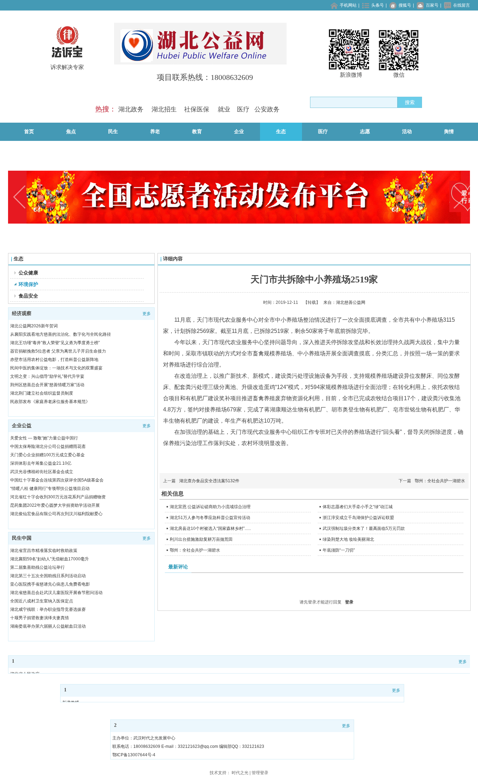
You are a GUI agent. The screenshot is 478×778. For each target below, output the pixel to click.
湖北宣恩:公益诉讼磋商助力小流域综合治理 (210, 506)
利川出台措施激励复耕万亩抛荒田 (201, 539)
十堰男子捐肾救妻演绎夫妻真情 (39, 617)
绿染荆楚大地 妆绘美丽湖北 (348, 539)
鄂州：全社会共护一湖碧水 (440, 480)
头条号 (377, 5)
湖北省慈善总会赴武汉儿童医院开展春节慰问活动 (56, 592)
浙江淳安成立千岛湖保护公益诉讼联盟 (358, 517)
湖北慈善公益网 (350, 302)
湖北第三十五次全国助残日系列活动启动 (48, 575)
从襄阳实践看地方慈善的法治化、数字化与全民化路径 (60, 334)
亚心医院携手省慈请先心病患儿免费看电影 (50, 584)
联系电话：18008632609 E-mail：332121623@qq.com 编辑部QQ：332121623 (188, 746)
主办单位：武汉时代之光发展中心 (143, 738)
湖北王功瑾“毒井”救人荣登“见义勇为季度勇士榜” (55, 342)
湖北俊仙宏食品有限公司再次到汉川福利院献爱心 (56, 513)
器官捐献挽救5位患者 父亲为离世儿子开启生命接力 (58, 351)
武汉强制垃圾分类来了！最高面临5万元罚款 (364, 528)
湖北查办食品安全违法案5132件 (209, 480)
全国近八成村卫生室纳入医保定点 (41, 601)
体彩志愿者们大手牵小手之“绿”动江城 (358, 506)
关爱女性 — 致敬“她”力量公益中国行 (44, 438)
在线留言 (461, 5)
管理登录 (260, 772)
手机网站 (348, 5)
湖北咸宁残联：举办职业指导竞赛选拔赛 (48, 609)
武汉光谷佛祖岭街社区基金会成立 (41, 471)
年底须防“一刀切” (339, 550)
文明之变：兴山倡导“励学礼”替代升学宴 (47, 376)
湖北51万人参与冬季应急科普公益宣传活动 (210, 517)
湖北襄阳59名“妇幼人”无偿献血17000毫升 (49, 559)
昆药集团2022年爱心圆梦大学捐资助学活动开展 (55, 505)
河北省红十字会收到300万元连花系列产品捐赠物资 (58, 496)
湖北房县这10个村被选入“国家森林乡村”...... (210, 528)
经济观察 (21, 313)
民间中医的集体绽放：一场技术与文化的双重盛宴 (56, 368)
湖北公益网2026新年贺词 (34, 325)
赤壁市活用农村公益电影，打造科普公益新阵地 (54, 359)
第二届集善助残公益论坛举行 (37, 567)
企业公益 (21, 425)
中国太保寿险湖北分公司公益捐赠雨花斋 (48, 446)
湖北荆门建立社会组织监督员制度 (41, 393)
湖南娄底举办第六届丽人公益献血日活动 (48, 626)
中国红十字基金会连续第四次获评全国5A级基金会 (57, 480)
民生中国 (21, 538)
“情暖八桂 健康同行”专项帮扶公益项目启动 (50, 488)
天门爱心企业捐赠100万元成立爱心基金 (47, 454)
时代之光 (240, 772)
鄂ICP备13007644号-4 (133, 754)
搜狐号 (405, 5)
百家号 (432, 5)
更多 (146, 314)
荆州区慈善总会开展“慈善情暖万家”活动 (47, 384)
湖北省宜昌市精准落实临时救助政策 (43, 550)
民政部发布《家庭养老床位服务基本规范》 (50, 401)
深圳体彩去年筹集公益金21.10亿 (40, 463)
